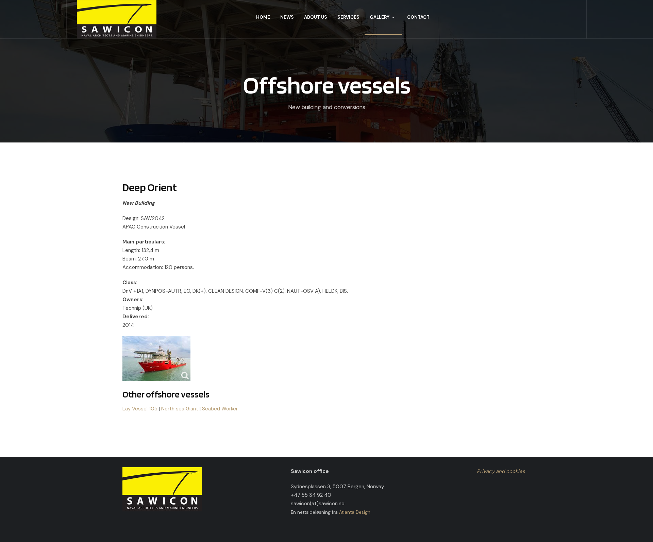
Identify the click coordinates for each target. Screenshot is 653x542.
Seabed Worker (220, 408)
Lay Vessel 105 (139, 408)
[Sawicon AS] (116, 19)
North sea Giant (179, 408)
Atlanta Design (354, 512)
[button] (383, 17)
